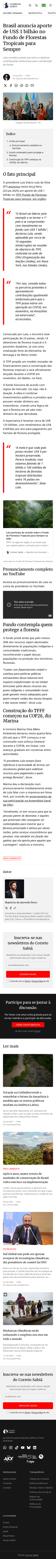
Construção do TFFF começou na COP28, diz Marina (25, 161)
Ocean (6, 1522)
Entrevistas (9, 1249)
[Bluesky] (28, 1447)
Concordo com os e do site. (29, 981)
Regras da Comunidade (36, 1498)
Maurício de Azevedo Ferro (27, 78)
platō (5, 1531)
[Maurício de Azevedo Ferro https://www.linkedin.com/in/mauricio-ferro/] (14, 908)
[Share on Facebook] (10, 85)
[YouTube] (22, 1447)
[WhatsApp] (5, 1447)
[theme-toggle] (36, 5)
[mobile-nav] (50, 5)
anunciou (14, 186)
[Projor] (30, 1459)
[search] (30, 5)
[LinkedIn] (34, 1447)
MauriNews (8, 1535)
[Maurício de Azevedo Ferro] (6, 77)
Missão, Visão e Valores (41, 1487)
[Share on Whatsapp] (26, 85)
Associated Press (14, 1124)
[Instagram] (11, 1447)
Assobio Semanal (12, 13)
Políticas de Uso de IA (40, 1492)
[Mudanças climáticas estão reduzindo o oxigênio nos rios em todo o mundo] (28, 1308)
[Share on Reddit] (21, 85)
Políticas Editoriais (39, 1483)
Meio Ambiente (12, 858)
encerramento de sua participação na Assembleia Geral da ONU (27, 801)
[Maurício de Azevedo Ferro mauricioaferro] (10, 908)
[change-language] (43, 5)
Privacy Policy (37, 981)
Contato (7, 1487)
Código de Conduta (39, 1478)
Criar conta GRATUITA (28, 1024)
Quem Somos (9, 1478)
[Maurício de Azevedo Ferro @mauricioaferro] (6, 908)
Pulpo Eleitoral (10, 1527)
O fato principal (17, 141)
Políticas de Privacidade (35, 1505)
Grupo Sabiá (9, 1540)
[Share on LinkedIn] (16, 85)
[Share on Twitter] (5, 85)
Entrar (37, 1031)
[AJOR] (8, 1458)
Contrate (7, 1483)
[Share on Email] (32, 85)
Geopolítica (35, 13)
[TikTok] (17, 1447)
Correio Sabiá (12, 1204)
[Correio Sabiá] (12, 5)
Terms (27, 981)
